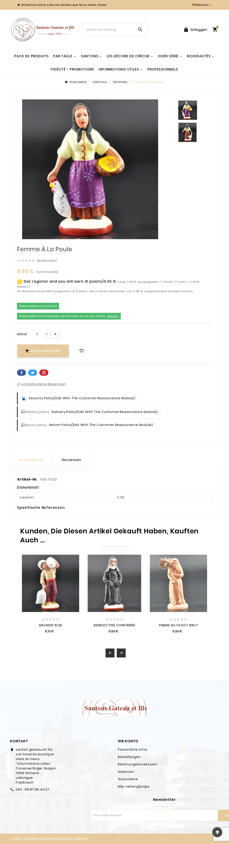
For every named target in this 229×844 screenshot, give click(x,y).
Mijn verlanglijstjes (134, 786)
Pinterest (43, 372)
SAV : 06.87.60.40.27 (32, 789)
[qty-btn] (55, 334)
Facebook (21, 372)
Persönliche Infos (133, 749)
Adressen (126, 771)
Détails (113, 316)
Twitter (32, 372)
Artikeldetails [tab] (31, 459)
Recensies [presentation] (71, 459)
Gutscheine (128, 779)
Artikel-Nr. (27, 479)
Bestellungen (129, 757)
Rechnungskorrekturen (137, 764)
